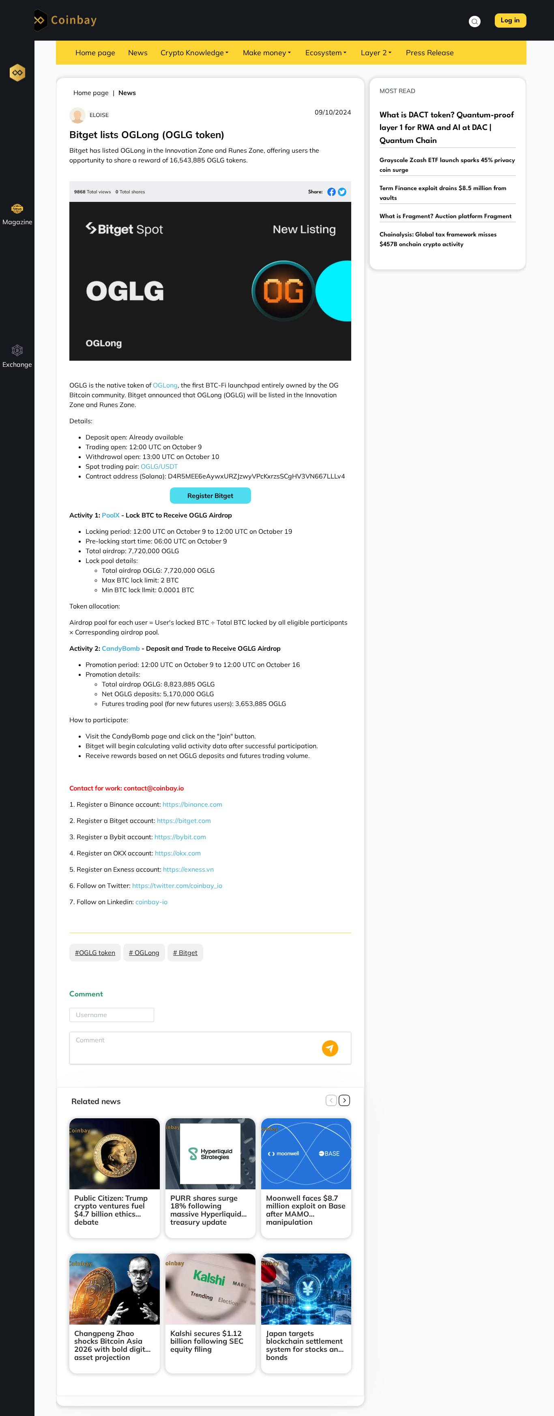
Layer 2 (374, 52)
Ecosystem (323, 52)
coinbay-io (151, 902)
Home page (95, 52)
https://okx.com (178, 853)
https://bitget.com (184, 820)
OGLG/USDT (159, 466)
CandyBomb (121, 648)
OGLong (165, 385)
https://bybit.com (180, 837)
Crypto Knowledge (192, 52)
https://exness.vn (188, 869)
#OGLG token (95, 952)
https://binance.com (192, 804)
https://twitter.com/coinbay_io (177, 885)
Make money (264, 52)
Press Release (430, 52)
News (138, 52)
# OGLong (144, 952)
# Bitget (185, 952)
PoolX (111, 515)
